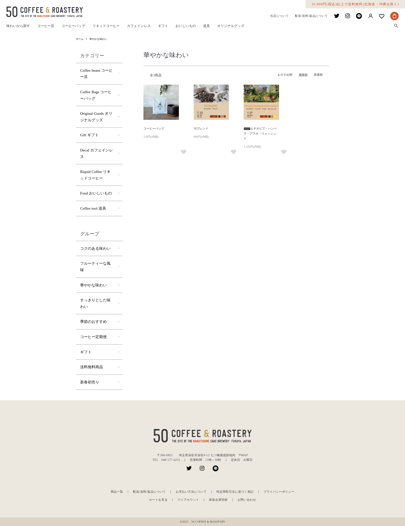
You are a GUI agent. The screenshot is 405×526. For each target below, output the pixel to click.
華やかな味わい (98, 39)
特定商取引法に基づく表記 (235, 491)
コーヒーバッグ (73, 26)
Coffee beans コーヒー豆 (96, 73)
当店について (279, 16)
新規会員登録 (218, 499)
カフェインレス (139, 26)
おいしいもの (186, 26)
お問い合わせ (247, 499)
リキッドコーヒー (106, 26)
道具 (206, 26)
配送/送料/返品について (311, 16)
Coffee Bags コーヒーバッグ (96, 95)
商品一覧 (117, 491)
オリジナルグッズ (230, 26)
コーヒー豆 (45, 26)
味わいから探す (18, 26)
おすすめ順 (285, 74)
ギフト (163, 26)
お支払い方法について (191, 491)
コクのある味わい (95, 248)
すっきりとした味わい (95, 303)
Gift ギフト (89, 135)
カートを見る (158, 499)
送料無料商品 (91, 367)
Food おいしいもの (96, 193)
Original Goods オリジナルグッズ (96, 116)
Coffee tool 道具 (93, 208)
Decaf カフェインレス (96, 153)
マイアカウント (188, 499)
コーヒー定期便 (93, 337)
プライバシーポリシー (278, 491)
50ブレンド (201, 128)
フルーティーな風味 (95, 266)
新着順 (318, 74)
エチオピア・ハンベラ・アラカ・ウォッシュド (260, 133)
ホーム (80, 39)
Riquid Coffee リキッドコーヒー (95, 175)
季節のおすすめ (93, 322)
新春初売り (89, 382)
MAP (243, 455)
